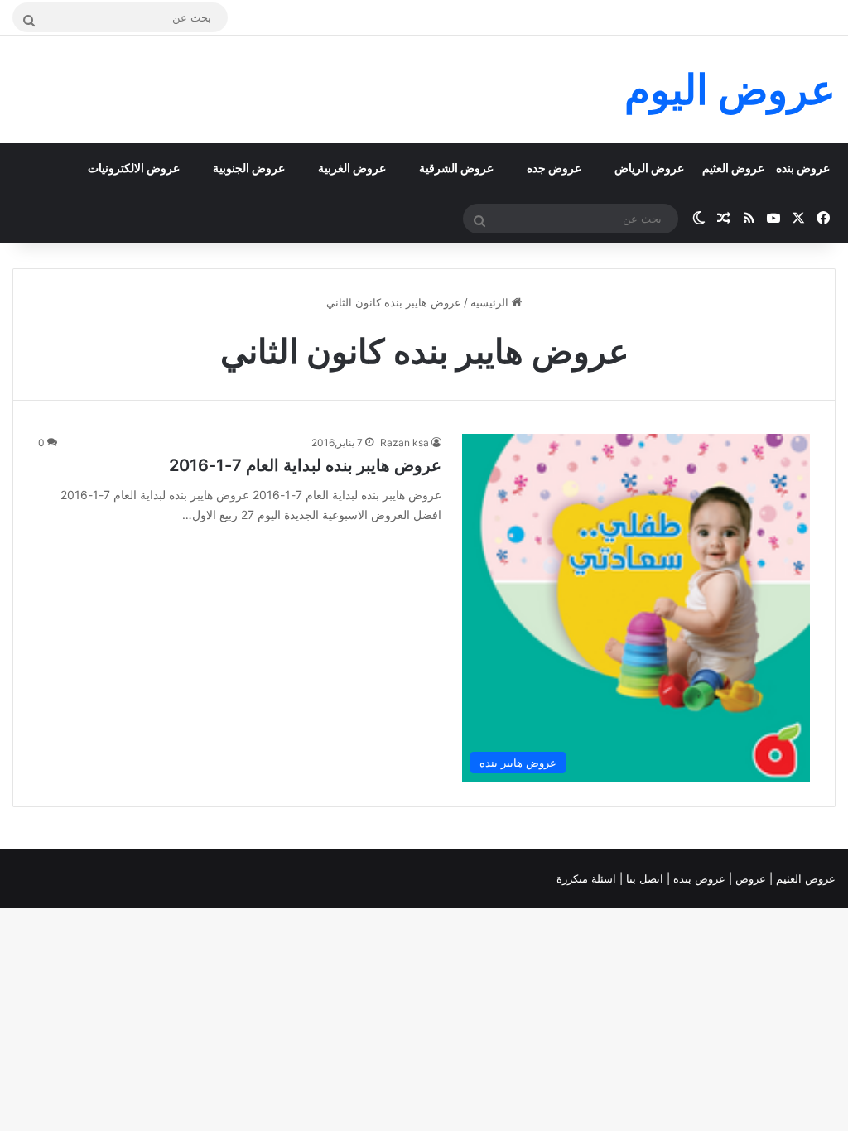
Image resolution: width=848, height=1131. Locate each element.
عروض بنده (803, 168)
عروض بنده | (698, 878)
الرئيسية (491, 302)
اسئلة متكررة (587, 878)
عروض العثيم (733, 168)
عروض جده (554, 168)
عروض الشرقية (456, 168)
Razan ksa (404, 442)
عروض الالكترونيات (134, 168)
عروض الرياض (649, 168)
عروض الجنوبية (249, 168)
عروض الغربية (352, 168)
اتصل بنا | (643, 878)
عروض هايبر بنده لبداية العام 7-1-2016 (305, 465)
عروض (750, 878)
